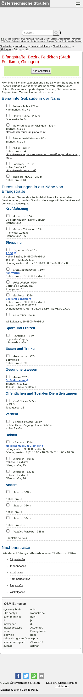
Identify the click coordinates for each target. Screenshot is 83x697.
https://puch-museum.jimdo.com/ (26, 131)
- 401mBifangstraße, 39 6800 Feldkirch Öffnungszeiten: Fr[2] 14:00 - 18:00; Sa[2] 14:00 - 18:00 (40, 447)
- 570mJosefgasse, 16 (22, 286)
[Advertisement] (41, 19)
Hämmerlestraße (20, 578)
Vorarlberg (21, 46)
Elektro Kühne (21, 115)
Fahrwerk (18, 163)
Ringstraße (16, 585)
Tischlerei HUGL (22, 176)
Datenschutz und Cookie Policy (19, 689)
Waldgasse (16, 572)
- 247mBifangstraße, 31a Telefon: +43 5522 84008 (21, 382)
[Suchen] (57, 33)
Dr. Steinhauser (16, 380)
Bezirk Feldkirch (40, 46)
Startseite (6, 46)
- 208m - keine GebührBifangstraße (25, 219)
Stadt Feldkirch (62, 46)
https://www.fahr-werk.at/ (21, 170)
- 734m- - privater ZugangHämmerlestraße (20, 339)
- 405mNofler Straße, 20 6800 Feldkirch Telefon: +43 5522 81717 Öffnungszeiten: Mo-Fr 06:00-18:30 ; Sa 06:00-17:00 (38, 302)
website (10, 461)
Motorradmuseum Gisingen (29, 125)
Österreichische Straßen (25, 682)
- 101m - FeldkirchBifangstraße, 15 (20, 462)
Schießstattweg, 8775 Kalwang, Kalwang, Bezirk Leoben (31, 39)
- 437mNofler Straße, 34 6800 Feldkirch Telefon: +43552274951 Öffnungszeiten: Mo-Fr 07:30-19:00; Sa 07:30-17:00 (37, 257)
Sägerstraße (17, 559)
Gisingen (5, 49)
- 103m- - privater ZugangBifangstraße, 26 (24, 232)
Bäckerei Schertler (18, 298)
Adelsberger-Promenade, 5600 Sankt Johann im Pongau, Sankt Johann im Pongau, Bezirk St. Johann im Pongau (41, 40)
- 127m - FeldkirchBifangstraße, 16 (20, 475)
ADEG (16, 147)
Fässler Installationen (26, 138)
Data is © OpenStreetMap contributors (62, 684)
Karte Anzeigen (41, 70)
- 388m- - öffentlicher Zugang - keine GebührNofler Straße (29, 425)
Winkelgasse (17, 591)
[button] (18, 676)
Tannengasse (18, 565)
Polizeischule (20, 106)
